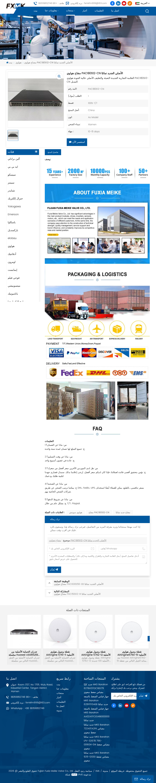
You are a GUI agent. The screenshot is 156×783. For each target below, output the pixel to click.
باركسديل (13, 230)
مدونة (59, 711)
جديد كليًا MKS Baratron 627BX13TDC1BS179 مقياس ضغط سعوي (96, 688)
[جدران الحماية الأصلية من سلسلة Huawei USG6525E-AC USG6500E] (24, 631)
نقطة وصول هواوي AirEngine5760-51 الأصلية (131, 653)
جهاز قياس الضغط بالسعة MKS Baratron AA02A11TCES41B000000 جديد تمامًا (96, 714)
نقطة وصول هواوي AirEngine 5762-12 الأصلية (95, 653)
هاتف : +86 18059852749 (51, 3)
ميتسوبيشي (14, 286)
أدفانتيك (12, 254)
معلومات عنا (51, 11)
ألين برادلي (14, 159)
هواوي (18, 63)
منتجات (69, 11)
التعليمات (99, 11)
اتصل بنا (115, 11)
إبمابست (12, 270)
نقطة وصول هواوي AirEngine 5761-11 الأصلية (60, 653)
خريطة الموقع (117, 771)
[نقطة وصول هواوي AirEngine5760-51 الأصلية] (132, 631)
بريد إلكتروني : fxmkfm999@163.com (88, 3)
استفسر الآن (78, 142)
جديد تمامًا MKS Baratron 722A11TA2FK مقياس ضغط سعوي (96, 728)
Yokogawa (14, 206)
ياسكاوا (12, 222)
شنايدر (11, 191)
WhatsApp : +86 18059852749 (27, 708)
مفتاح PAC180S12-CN (99, 512)
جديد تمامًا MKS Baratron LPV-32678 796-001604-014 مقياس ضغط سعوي (97, 743)
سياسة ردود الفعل (83, 771)
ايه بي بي (13, 167)
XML (97, 771)
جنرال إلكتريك (15, 198)
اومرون (12, 262)
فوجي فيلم (14, 278)
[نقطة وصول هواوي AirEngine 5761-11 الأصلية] (60, 631)
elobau (12, 238)
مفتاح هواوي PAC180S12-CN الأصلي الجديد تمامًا (77, 541)
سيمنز (11, 183)
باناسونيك (13, 294)
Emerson (13, 214)
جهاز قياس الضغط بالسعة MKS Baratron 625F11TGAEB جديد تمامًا (96, 700)
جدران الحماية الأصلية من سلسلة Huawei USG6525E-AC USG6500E (24, 653)
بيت (35, 11)
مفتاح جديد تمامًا (123, 512)
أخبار (84, 11)
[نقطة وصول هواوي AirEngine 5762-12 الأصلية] (96, 631)
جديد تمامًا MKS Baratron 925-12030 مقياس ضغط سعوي (96, 757)
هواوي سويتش (75, 512)
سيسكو (12, 175)
